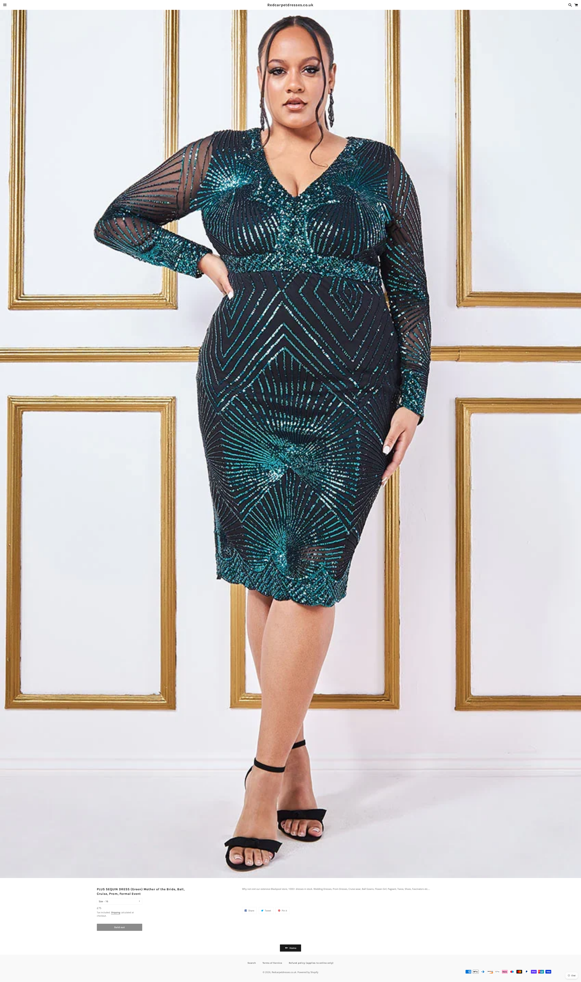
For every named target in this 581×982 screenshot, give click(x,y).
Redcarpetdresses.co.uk (290, 5)
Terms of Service (272, 963)
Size (101, 901)
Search (252, 963)
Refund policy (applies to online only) (311, 963)
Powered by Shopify (307, 972)
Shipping (115, 912)
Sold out (119, 927)
